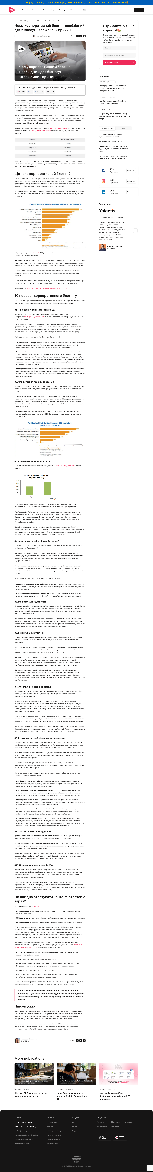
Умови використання (22, 1143)
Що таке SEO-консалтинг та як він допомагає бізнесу (31, 1094)
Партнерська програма (55, 1131)
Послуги (35, 10)
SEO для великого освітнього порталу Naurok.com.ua (47, 288)
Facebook (116, 1122)
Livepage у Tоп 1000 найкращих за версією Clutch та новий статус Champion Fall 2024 (112, 88)
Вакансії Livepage (53, 1139)
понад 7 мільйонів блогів (41, 131)
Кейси (45, 10)
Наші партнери (52, 1143)
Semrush (36, 253)
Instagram (103, 1127)
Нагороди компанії (54, 1135)
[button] (135, 230)
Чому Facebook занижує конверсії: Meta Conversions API (72, 1096)
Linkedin (116, 1127)
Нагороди (62, 10)
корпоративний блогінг (58, 128)
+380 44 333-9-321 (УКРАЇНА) (25, 1127)
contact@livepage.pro (22, 1131)
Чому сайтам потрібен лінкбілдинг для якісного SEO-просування (115, 1096)
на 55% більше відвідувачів (64, 466)
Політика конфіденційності (24, 1139)
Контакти (92, 10)
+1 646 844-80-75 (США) (23, 1122)
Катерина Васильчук (43, 36)
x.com (102, 1122)
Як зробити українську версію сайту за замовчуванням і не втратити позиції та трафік (114, 116)
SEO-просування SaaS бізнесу (110, 141)
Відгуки (53, 10)
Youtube (130, 1122)
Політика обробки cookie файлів (26, 1135)
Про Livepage (52, 1122)
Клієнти (72, 10)
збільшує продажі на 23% (34, 317)
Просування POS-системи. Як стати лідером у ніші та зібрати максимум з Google (113, 148)
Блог (79, 10)
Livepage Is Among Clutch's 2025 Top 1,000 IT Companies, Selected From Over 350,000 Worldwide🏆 (76, 2)
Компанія (25, 10)
